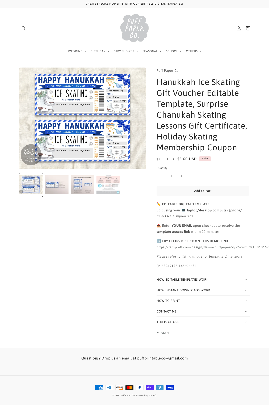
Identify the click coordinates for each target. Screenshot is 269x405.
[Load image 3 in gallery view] (82, 185)
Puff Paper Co (127, 395)
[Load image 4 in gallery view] (108, 185)
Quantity (162, 167)
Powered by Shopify (146, 395)
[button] (23, 28)
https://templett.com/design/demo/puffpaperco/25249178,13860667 (213, 247)
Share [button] (165, 333)
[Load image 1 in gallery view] (31, 185)
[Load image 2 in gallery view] (57, 185)
